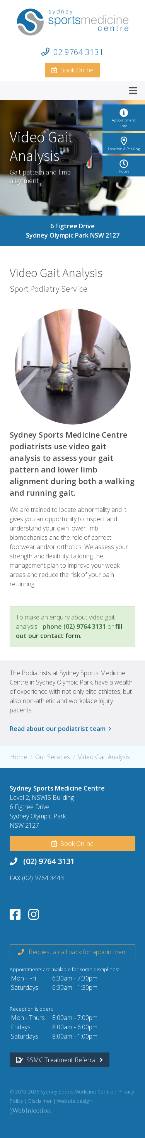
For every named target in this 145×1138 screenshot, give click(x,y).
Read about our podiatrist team (59, 728)
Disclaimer (40, 1100)
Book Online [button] (75, 70)
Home (18, 757)
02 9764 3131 (78, 51)
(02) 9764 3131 (49, 861)
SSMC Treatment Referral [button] (61, 1060)
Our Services (52, 757)
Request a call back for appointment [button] (75, 952)
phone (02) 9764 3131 (74, 626)
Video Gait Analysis (104, 757)
